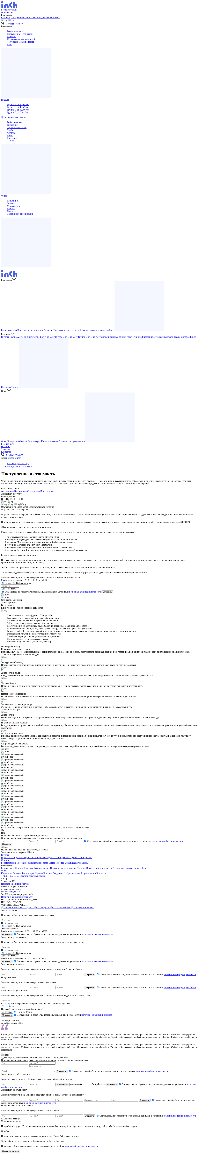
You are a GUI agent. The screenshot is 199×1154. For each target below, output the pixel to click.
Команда (11, 211)
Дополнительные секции (13, 117)
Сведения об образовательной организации (74, 873)
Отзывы (11, 203)
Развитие (5, 17)
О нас (13, 17)
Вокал (10, 135)
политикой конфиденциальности (81, 1146)
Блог (9, 44)
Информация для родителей (21, 39)
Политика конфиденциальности (17, 897)
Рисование (12, 125)
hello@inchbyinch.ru (11, 891)
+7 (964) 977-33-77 (10, 876)
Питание (35, 17)
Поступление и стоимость (20, 34)
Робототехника (14, 122)
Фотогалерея (13, 206)
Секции (5, 860)
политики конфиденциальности (85, 591)
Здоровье (45, 17)
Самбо (10, 130)
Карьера (11, 208)
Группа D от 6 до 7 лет (18, 112)
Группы (5, 99)
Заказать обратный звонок (33, 876)
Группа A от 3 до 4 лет (18, 104)
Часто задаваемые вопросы (20, 42)
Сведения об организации (20, 214)
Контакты (55, 17)
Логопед (11, 133)
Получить (6, 844)
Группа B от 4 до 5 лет (18, 107)
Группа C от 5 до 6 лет (18, 109)
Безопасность (24, 17)
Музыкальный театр (17, 127)
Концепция (12, 200)
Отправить (107, 592)
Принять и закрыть (10, 1151)
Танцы (10, 140)
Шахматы (12, 138)
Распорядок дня (15, 31)
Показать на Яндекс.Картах (15, 884)
